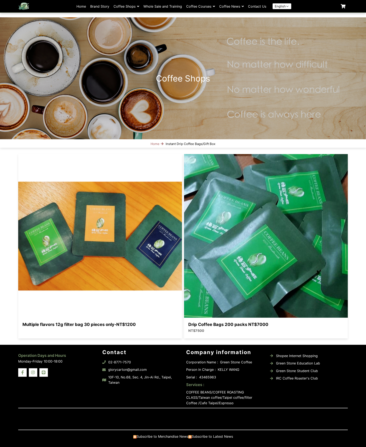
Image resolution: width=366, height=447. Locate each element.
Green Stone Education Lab (298, 363)
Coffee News (229, 6)
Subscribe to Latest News (212, 436)
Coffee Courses (198, 6)
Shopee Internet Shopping (297, 356)
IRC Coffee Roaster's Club (297, 378)
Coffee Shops (125, 6)
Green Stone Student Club (297, 371)
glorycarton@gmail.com (127, 369)
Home (81, 6)
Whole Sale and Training (162, 6)
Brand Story (99, 6)
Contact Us (257, 6)
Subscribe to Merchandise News (162, 436)
